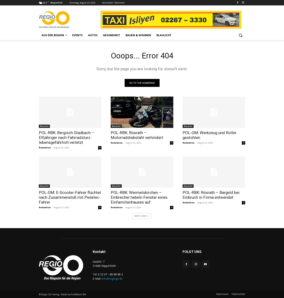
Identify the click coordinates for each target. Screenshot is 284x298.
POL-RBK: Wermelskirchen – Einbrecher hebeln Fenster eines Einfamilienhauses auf (139, 197)
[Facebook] (237, 3)
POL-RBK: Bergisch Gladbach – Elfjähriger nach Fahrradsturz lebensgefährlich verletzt (66, 137)
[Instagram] (243, 3)
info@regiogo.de (112, 278)
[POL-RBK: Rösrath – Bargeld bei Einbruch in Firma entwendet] (214, 172)
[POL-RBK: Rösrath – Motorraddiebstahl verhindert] (142, 112)
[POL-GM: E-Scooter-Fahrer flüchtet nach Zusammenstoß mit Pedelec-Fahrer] (70, 172)
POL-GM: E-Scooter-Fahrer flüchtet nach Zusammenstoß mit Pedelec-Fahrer (70, 197)
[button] (240, 35)
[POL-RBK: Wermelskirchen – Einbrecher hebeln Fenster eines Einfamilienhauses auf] (142, 172)
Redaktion (45, 147)
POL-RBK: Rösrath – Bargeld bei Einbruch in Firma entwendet (211, 195)
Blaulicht (44, 126)
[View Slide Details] (184, 20)
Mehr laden (140, 216)
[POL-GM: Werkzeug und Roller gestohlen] (214, 112)
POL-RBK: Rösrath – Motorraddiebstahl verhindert (137, 135)
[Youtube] (205, 264)
